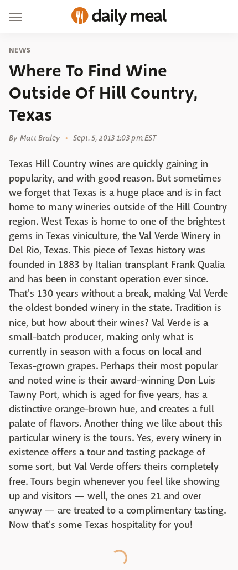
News (19, 50)
